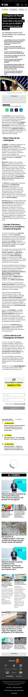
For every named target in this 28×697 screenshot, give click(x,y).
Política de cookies (8, 690)
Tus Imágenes (13, 9)
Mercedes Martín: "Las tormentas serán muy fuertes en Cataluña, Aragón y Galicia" (7, 646)
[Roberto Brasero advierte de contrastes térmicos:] (14, 486)
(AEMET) (23, 122)
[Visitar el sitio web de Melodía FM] (20, 673)
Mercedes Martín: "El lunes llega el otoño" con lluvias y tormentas (14, 438)
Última (17, 5)
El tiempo (8, 435)
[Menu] (26, 5)
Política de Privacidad (19, 403)
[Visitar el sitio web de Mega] (14, 669)
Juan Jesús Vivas (22, 1)
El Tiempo (14, 475)
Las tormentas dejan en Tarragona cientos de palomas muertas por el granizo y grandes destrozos (19, 514)
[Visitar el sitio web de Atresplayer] (10, 676)
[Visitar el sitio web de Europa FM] (14, 673)
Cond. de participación (19, 690)
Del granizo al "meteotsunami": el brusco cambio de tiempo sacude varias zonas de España (13, 539)
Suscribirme (14, 408)
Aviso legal (8, 687)
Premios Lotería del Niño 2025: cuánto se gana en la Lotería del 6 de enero (14, 48)
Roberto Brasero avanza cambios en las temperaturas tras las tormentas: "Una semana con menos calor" (14, 428)
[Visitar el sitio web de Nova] (7, 669)
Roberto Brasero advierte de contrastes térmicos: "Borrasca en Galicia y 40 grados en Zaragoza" (14, 496)
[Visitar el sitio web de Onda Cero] (7, 673)
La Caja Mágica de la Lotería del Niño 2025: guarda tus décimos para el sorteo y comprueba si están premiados (14, 42)
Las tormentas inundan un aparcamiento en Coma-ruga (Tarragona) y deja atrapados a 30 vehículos (13, 629)
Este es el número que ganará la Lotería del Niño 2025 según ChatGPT (13, 60)
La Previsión (5, 9)
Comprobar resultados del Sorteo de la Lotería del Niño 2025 (14, 56)
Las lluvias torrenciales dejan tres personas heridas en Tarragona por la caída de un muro (20, 646)
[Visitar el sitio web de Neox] (20, 665)
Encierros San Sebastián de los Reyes (10, 1)
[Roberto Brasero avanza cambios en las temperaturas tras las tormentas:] (14, 554)
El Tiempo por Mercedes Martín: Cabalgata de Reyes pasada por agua (13, 72)
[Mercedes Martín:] (8, 507)
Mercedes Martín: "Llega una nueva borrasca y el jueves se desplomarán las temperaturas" (14, 447)
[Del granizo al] (14, 529)
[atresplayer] (22, 4)
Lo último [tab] (18, 419)
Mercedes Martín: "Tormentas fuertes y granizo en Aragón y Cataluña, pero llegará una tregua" (7, 584)
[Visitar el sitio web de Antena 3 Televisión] (7, 665)
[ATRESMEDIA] (14, 661)
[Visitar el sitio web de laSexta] (14, 665)
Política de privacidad (17, 687)
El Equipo (21, 9)
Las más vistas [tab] (7, 419)
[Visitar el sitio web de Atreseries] (20, 669)
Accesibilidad (14, 693)
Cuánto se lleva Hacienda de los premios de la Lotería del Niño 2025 (14, 52)
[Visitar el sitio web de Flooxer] (19, 676)
